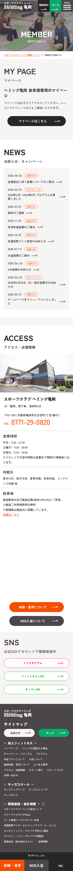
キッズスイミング (38, 789)
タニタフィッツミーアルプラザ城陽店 (24, 836)
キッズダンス (11, 795)
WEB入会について (32, 621)
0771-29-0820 (27, 422)
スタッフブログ (55, 770)
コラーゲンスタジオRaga (17, 814)
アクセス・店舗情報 (14, 770)
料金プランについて (14, 759)
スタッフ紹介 (36, 770)
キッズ (55, 4)
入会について (36, 759)
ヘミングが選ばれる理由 (34, 748)
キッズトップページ (14, 789)
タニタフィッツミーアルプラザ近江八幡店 (26, 830)
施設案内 (43, 4)
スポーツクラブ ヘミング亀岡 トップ (21, 54)
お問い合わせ (11, 775)
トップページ (11, 748)
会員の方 (15, 733)
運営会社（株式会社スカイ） (19, 841)
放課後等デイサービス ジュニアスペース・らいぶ (30, 825)
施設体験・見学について (17, 764)
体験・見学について (33, 607)
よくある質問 (40, 764)
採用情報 (42, 841)
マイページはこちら (33, 121)
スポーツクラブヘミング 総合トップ (23, 809)
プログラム (41, 753)
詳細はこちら (11, 515)
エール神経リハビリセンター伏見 (21, 820)
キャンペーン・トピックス (18, 753)
